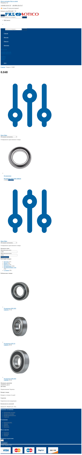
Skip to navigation (5, 1)
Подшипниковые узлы (10, 267)
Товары (6, 424)
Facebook (3, 56)
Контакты (6, 427)
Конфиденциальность (10, 415)
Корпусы (6, 264)
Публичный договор (9, 412)
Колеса (6, 263)
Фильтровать (4, 257)
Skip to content (14, 1)
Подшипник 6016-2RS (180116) (12, 178)
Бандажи (6, 261)
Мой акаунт (7, 20)
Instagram (3, 57)
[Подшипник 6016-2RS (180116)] (20, 173)
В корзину (11, 180)
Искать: (3, 17)
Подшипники (7, 176)
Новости (6, 425)
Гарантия (6, 416)
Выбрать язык (4, 11)
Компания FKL (8, 422)
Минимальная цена (6, 250)
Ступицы (6, 270)
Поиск (24, 17)
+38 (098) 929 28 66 (6, 52)
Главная (3, 67)
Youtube (3, 59)
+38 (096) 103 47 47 (17, 5)
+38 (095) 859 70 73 (6, 53)
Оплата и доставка (9, 414)
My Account (4, 49)
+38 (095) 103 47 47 (6, 5)
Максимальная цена (6, 253)
